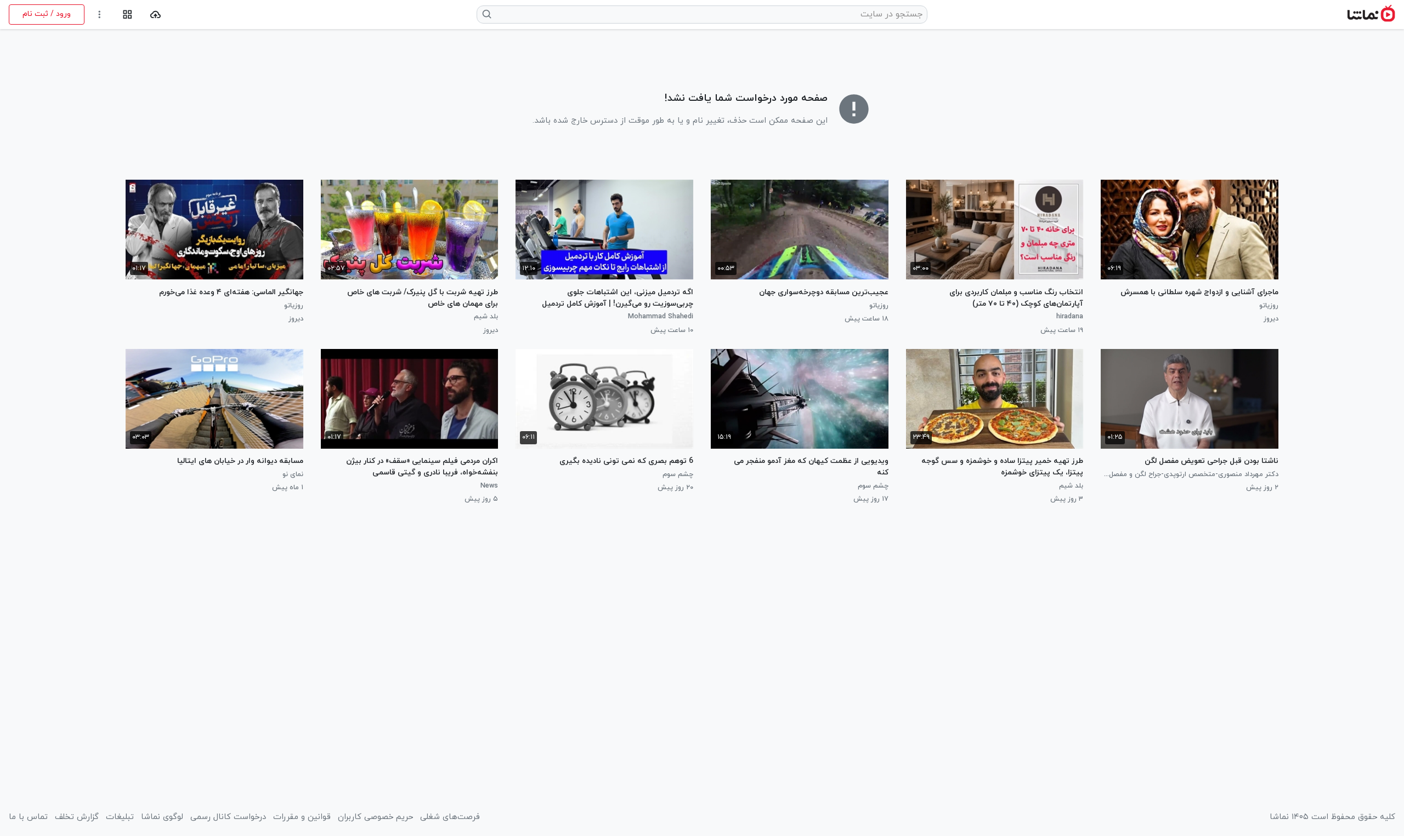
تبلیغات (120, 817)
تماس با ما (28, 817)
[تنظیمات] (99, 14)
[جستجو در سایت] (487, 14)
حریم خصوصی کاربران (375, 817)
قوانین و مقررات (302, 817)
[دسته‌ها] (127, 14)
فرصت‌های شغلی (450, 817)
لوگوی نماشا (162, 817)
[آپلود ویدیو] (155, 14)
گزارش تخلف (77, 817)
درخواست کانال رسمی (228, 817)
